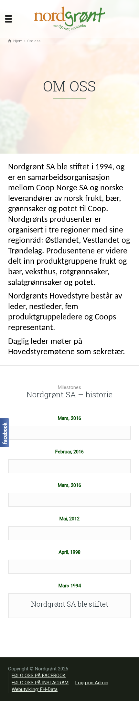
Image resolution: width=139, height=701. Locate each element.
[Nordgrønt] (69, 18)
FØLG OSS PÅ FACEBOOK (39, 675)
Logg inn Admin (91, 683)
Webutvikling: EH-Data (35, 689)
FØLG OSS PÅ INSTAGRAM (40, 683)
